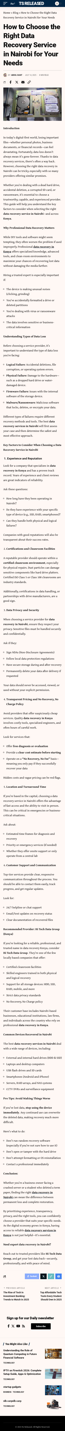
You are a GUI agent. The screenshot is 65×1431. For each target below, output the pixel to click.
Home (6, 12)
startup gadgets (12, 1386)
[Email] (23, 82)
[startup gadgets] (53, 1390)
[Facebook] (8, 1326)
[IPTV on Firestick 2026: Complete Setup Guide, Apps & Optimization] (53, 1374)
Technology (9, 1363)
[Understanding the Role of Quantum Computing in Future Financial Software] (53, 1354)
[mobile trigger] (6, 3)
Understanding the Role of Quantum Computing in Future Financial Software (20, 1354)
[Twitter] (13, 1326)
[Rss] (23, 1326)
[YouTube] (18, 1326)
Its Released (31, 3)
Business (7, 1392)
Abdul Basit (16, 75)
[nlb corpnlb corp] (53, 1404)
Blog (15, 12)
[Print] (58, 1276)
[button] (41, 1326)
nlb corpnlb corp (12, 1401)
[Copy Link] (29, 82)
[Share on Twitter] (17, 82)
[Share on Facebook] (10, 82)
